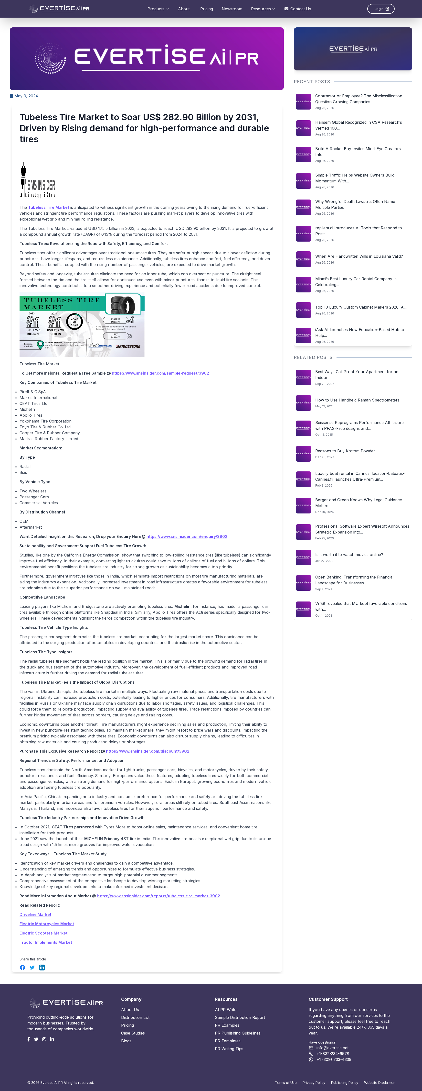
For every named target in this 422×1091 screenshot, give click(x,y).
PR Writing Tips (229, 1048)
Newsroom (232, 8)
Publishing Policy (344, 1082)
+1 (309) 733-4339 (333, 1059)
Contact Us (300, 8)
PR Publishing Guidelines (238, 1033)
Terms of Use (286, 1082)
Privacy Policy (314, 1082)
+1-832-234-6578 (332, 1053)
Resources (261, 8)
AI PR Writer (226, 1009)
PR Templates (228, 1040)
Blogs (126, 1040)
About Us (130, 1009)
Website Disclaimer (379, 1082)
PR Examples (227, 1025)
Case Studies (133, 1033)
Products (156, 8)
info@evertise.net (332, 1047)
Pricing (206, 8)
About (184, 8)
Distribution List (135, 1017)
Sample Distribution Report (240, 1017)
